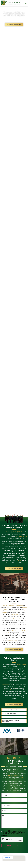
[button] (14, 583)
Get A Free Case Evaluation (14, 845)
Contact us (18, 560)
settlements (15, 614)
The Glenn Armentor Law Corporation (13, 531)
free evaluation (20, 545)
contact (16, 639)
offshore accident (12, 641)
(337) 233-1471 (6, 545)
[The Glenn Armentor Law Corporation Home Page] (11, 3)
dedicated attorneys (21, 536)
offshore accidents (18, 619)
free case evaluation (13, 775)
